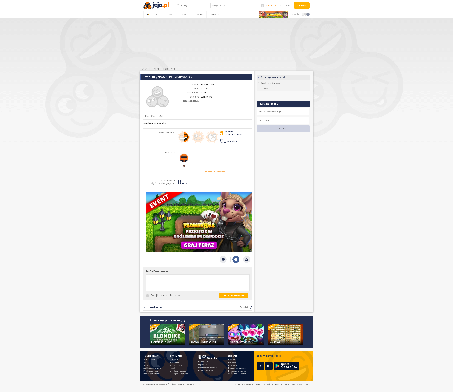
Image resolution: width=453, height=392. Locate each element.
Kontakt (231, 360)
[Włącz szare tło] (305, 14)
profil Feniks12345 (165, 69)
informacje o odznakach (215, 172)
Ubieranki (215, 14)
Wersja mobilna (149, 360)
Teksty (146, 362)
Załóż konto (285, 5)
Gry (158, 14)
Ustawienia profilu (205, 370)
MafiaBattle (174, 362)
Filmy (183, 14)
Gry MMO (176, 355)
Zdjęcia (264, 88)
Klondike (173, 368)
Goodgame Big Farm (179, 374)
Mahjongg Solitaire (151, 374)
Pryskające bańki (150, 371)
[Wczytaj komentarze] (225, 259)
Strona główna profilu (273, 77)
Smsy (145, 365)
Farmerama (175, 360)
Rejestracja (203, 362)
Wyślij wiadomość (270, 82)
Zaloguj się (271, 5)
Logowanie (202, 365)
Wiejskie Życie (176, 365)
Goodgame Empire (178, 371)
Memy (170, 14)
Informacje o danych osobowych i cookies (237, 372)
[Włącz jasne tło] (303, 14)
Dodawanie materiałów (207, 367)
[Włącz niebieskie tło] (308, 14)
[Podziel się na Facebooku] (236, 259)
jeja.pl (146, 69)
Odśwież (244, 307)
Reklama (232, 362)
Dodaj (301, 5)
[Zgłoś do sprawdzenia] (246, 259)
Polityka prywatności (237, 368)
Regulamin (232, 365)
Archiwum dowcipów (152, 368)
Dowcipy (198, 14)
